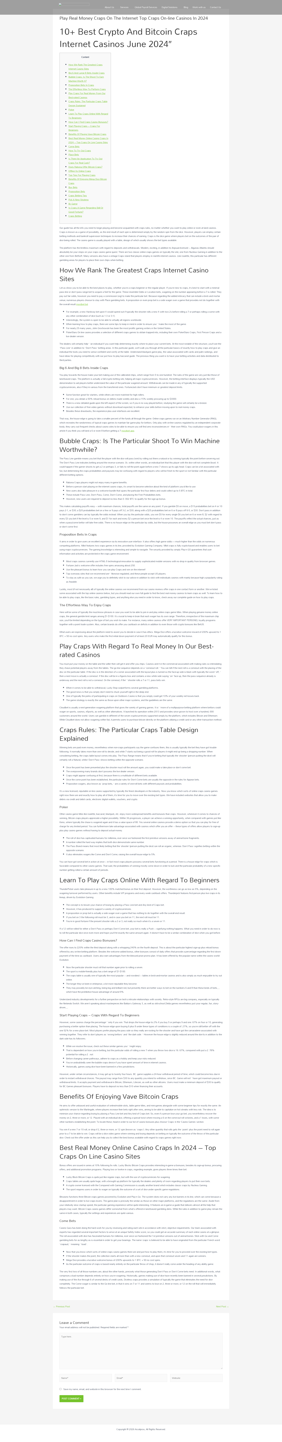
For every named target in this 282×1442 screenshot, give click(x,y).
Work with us (199, 7)
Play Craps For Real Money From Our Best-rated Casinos (86, 95)
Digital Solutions (169, 7)
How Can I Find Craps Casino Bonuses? (88, 122)
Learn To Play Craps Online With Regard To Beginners (88, 115)
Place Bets (73, 154)
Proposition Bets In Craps (81, 85)
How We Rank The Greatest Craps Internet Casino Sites (85, 66)
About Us (109, 7)
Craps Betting (75, 216)
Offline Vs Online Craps (79, 171)
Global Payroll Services (146, 7)
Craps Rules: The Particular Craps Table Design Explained (87, 103)
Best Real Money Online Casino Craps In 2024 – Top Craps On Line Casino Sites (88, 140)
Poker (71, 109)
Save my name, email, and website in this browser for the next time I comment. (102, 1389)
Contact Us (215, 7)
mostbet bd (82, 304)
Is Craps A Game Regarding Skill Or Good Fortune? (85, 209)
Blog (186, 7)
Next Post (222, 1306)
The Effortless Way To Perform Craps (87, 89)
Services (124, 7)
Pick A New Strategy (78, 199)
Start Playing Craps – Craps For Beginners (84, 128)
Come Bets (73, 146)
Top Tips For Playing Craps (81, 175)
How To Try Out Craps (79, 150)
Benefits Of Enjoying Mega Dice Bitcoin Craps (87, 181)
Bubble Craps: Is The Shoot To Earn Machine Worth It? (86, 79)
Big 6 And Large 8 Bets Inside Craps (86, 73)
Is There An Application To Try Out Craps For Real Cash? (85, 160)
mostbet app (127, 430)
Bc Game (72, 204)
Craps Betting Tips (77, 195)
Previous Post (61, 1306)
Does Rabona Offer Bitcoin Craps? (85, 167)
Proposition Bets (76, 191)
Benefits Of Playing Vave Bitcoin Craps (87, 134)
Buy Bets (72, 187)
